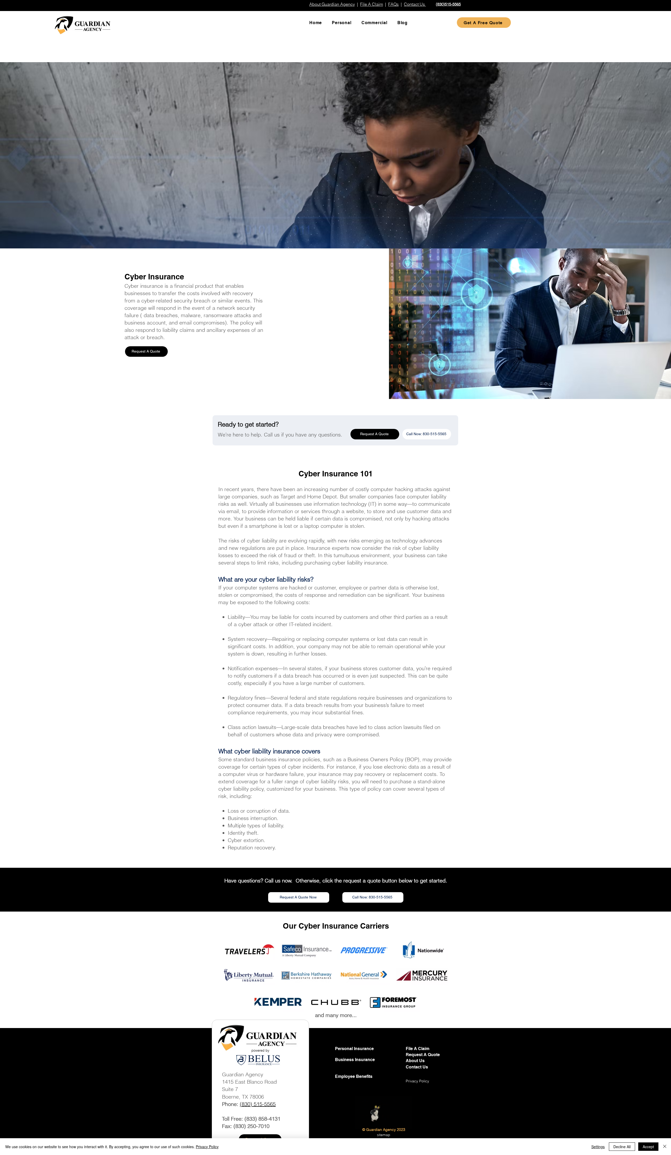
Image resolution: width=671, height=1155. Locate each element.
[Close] (665, 1146)
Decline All (622, 1146)
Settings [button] (598, 1146)
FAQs (393, 4)
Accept (648, 1146)
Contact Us (417, 1066)
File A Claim (371, 4)
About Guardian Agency (332, 4)
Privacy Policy (207, 1146)
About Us (415, 1060)
